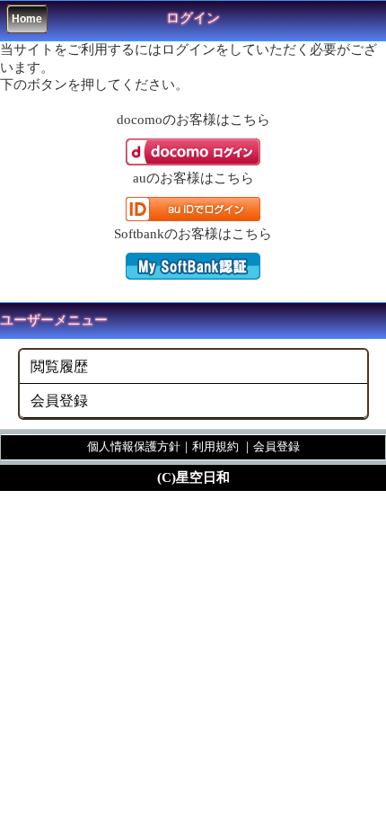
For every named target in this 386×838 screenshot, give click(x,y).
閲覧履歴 (59, 366)
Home (27, 19)
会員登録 (59, 400)
